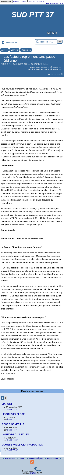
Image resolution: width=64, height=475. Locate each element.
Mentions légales (36, 458)
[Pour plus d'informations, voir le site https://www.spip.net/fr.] (37, 471)
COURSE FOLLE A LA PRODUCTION (22, 444)
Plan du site (10, 458)
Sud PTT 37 (55, 74)
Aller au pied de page (54, 3)
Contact (22, 458)
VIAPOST (7, 404)
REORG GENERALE (13, 424)
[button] (60, 32)
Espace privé (53, 458)
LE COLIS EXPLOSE (13, 414)
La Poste (14, 50)
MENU (52, 32)
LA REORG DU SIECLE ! (15, 434)
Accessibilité (6, 1)
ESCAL (33, 473)
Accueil (4, 50)
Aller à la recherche (36, 1)
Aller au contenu (19, 1)
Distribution (26, 50)
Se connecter (11, 42)
